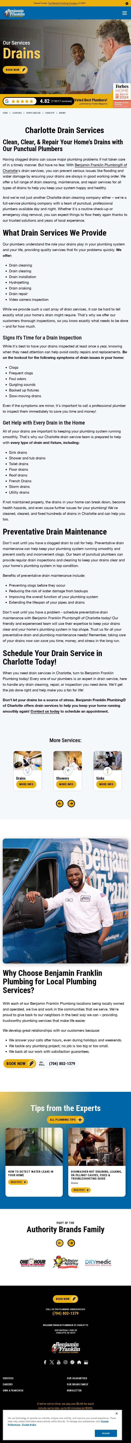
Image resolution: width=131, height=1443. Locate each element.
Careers (8, 1384)
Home (5, 113)
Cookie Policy (29, 1424)
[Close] (116, 1413)
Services (8, 1378)
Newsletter (74, 1390)
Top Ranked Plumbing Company (63, 3)
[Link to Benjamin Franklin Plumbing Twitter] (52, 1362)
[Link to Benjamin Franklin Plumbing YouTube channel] (59, 1362)
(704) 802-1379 (62, 1063)
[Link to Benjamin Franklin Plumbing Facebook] (45, 1362)
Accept (106, 1433)
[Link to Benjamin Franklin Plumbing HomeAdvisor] (79, 1362)
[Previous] (59, 803)
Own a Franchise (13, 1390)
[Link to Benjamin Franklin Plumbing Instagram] (65, 1362)
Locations (17, 113)
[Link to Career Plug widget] (72, 1362)
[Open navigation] (124, 13)
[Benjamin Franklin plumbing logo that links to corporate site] (14, 13)
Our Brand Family (77, 1384)
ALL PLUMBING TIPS (63, 1119)
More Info (26, 784)
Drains (74, 1183)
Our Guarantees (77, 1378)
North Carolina (33, 113)
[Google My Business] (86, 1362)
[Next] (71, 803)
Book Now (12, 69)
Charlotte (50, 113)
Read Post (16, 1182)
